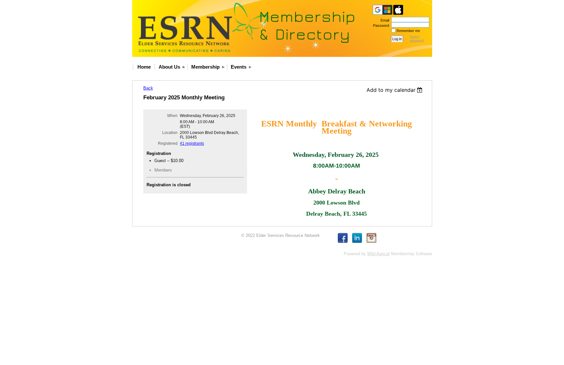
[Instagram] (371, 238)
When (172, 115)
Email (383, 20)
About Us (169, 67)
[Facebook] (343, 238)
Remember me (408, 31)
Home (144, 67)
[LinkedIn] (357, 238)
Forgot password (417, 38)
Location (170, 132)
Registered (168, 143)
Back (148, 88)
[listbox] (395, 90)
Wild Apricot (378, 253)
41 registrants (192, 143)
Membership (205, 67)
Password (380, 25)
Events (238, 67)
